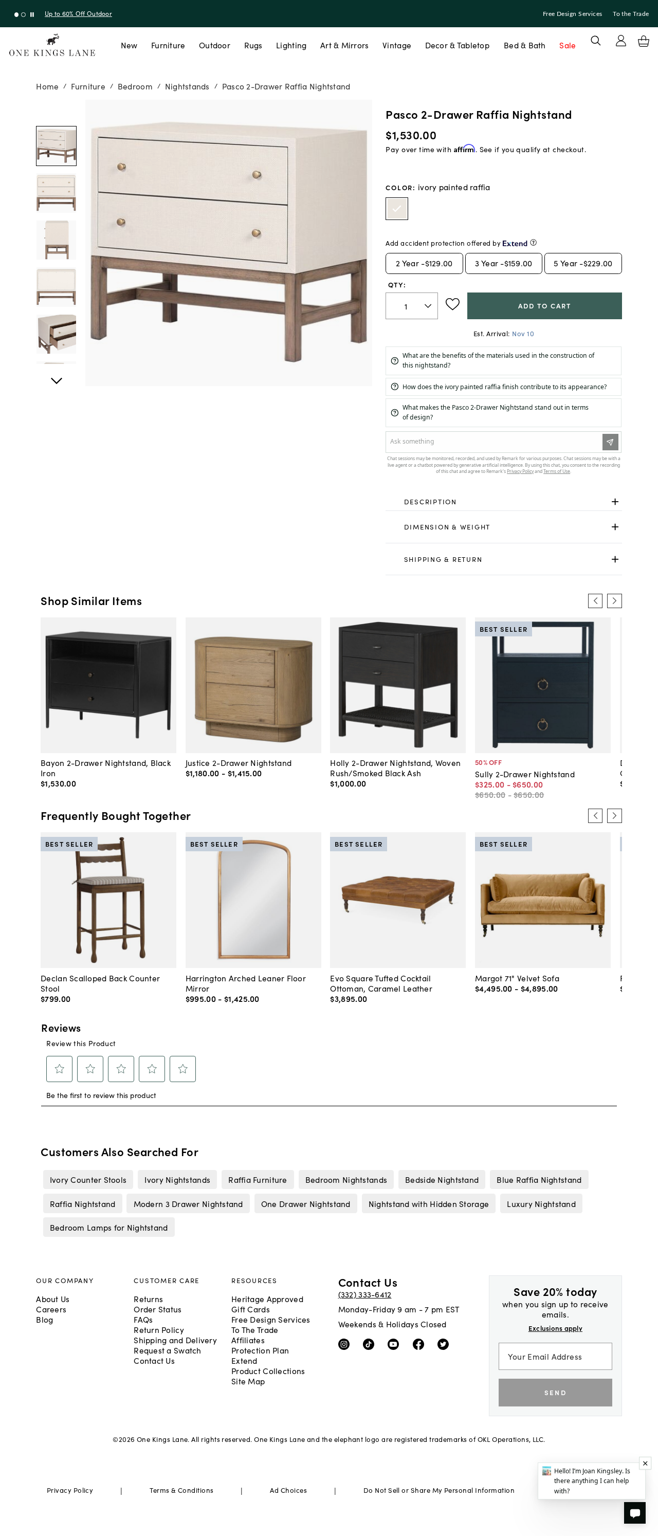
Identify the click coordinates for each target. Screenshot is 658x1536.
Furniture (168, 44)
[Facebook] (421, 1344)
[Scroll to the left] (595, 601)
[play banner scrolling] (32, 14)
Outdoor (214, 44)
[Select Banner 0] (16, 14)
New (129, 44)
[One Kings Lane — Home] (52, 45)
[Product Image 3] (56, 287)
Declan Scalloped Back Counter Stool (100, 983)
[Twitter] (445, 1344)
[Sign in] (621, 40)
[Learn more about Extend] (533, 242)
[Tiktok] (371, 1344)
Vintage (396, 44)
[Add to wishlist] (453, 304)
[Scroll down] (56, 111)
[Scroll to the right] (614, 601)
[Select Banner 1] (23, 14)
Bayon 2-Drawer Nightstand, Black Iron (106, 767)
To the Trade (631, 14)
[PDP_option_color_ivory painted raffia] (397, 208)
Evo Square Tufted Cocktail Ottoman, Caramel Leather (381, 983)
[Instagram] (346, 1344)
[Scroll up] (56, 375)
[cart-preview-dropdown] (643, 41)
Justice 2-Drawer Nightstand (238, 762)
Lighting (291, 44)
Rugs (253, 44)
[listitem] (88, 1179)
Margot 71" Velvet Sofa (517, 977)
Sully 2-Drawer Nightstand (525, 773)
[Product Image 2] (56, 240)
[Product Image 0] (56, 146)
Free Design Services (572, 14)
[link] (504, 501)
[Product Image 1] (56, 193)
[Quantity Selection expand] (429, 306)
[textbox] (412, 306)
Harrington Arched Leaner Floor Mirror (246, 983)
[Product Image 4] (56, 334)
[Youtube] (396, 1344)
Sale (567, 44)
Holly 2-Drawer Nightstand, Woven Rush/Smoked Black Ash (395, 767)
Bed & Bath (525, 44)
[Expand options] (615, 501)
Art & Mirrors (344, 44)
